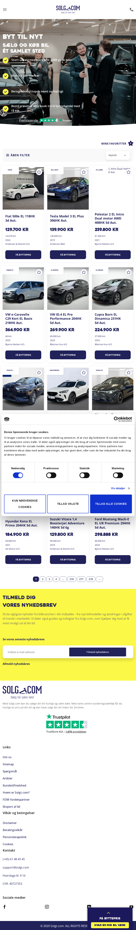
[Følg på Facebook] (5, 907)
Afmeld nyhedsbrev (16, 664)
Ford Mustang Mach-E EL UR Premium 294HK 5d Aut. (112, 523)
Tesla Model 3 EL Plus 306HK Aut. (67, 218)
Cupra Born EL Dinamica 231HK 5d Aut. (108, 318)
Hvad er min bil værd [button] (110, 925)
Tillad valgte (68, 503)
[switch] (51, 475)
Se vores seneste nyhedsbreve (23, 639)
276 (72, 579)
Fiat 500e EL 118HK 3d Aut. (20, 218)
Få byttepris (23, 254)
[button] (5, 9)
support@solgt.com (16, 867)
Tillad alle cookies (111, 503)
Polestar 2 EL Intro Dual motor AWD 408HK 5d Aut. (109, 218)
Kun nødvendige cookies (25, 503)
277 (81, 579)
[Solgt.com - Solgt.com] (68, 10)
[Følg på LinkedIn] (89, 907)
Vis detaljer (118, 488)
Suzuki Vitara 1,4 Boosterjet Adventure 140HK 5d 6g (67, 523)
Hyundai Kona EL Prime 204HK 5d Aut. (21, 523)
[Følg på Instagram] (47, 907)
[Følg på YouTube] (131, 907)
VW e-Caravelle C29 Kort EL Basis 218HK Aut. (18, 318)
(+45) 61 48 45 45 (14, 859)
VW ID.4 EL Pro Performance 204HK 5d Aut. (65, 318)
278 (91, 579)
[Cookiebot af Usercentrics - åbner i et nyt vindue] (116, 419)
